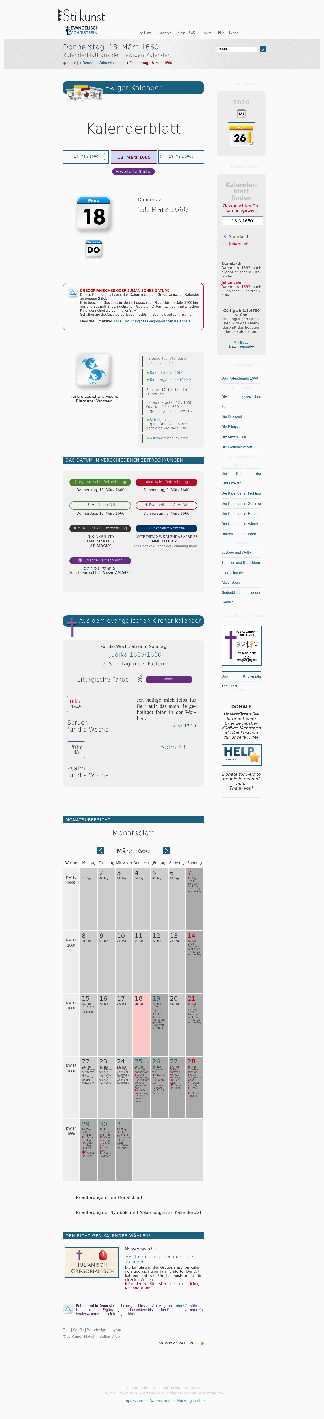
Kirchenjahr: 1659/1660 (170, 380)
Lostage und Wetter (237, 552)
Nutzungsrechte (191, 1401)
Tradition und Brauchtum (241, 562)
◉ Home (69, 63)
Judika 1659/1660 (135, 654)
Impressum (133, 1401)
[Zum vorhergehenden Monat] (100, 852)
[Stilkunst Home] (81, 36)
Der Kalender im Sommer (241, 503)
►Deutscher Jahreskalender (101, 63)
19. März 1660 (181, 156)
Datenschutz (160, 1401)
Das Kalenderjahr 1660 (240, 378)
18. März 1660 (134, 157)
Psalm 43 (172, 747)
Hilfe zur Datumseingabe (241, 344)
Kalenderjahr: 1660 (166, 373)
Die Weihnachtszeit (237, 447)
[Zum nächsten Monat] (166, 852)
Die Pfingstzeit (233, 427)
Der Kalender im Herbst (240, 514)
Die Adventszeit (234, 437)
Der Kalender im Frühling (241, 493)
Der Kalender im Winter (240, 524)
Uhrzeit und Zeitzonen (239, 534)
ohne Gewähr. (187, 1306)
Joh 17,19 (186, 726)
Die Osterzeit (232, 417)
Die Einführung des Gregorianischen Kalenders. (153, 321)
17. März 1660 (86, 156)
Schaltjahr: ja (161, 420)
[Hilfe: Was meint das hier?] (195, 584)
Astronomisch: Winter (169, 438)
